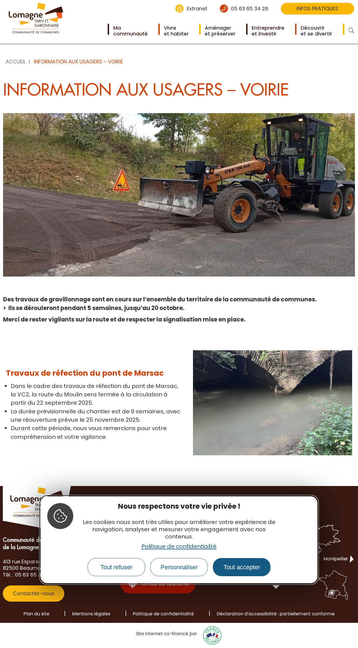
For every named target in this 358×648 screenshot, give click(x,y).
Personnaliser (179, 567)
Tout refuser (116, 567)
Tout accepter (241, 567)
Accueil (16, 61)
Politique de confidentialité (179, 546)
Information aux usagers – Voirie (78, 61)
